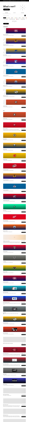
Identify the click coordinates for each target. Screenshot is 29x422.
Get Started (6, 9)
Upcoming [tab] (22, 12)
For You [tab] (14, 12)
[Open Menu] (27, 2)
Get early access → (23, 0)
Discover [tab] (6, 12)
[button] (4, 17)
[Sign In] (26, 2)
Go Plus (21, 2)
